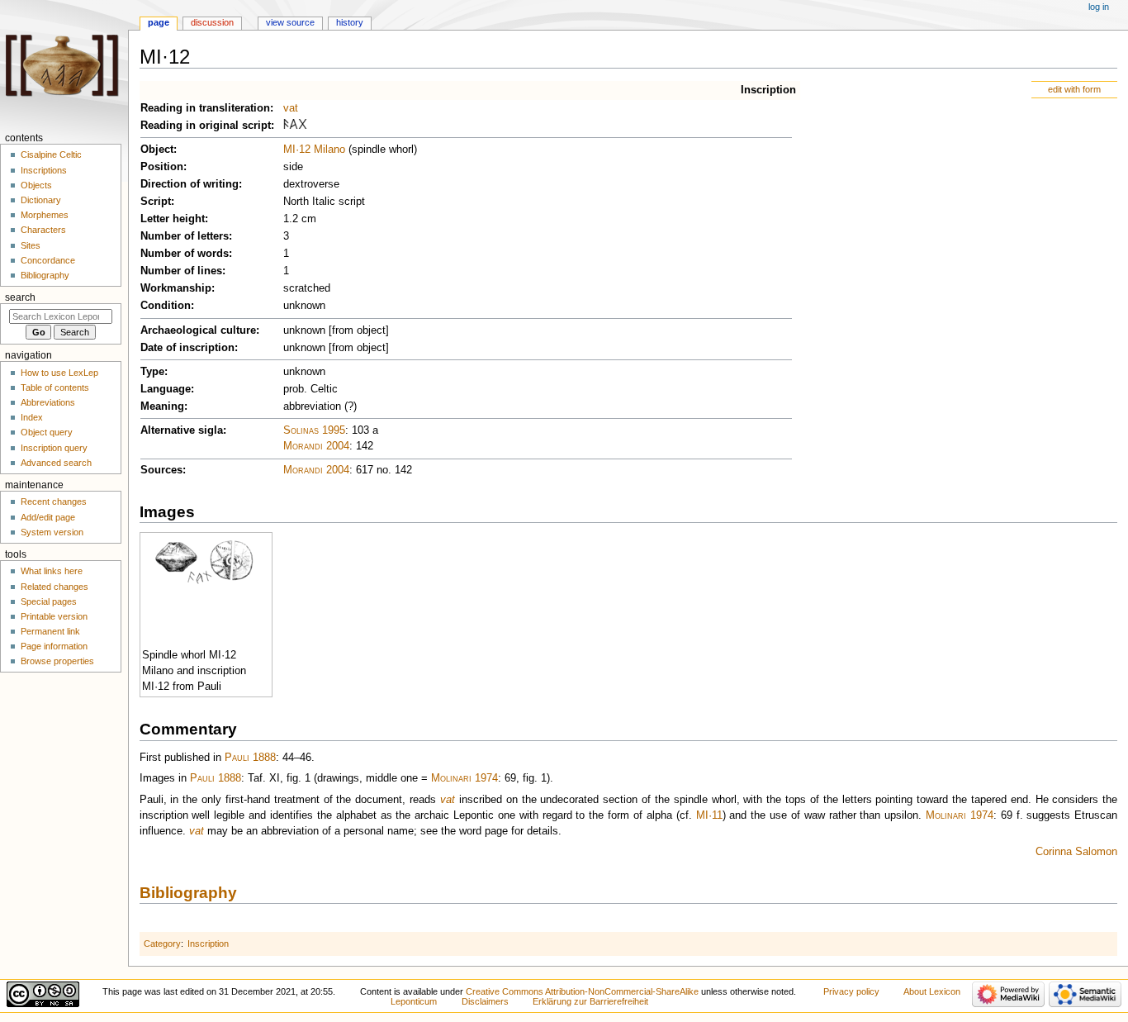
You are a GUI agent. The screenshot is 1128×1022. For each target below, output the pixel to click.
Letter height (172, 219)
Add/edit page (48, 517)
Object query (47, 432)
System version (52, 532)
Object (156, 149)
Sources (161, 470)
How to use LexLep (59, 373)
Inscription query (54, 448)
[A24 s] (293, 125)
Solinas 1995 (314, 430)
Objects (36, 185)
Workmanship (175, 288)
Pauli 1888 (250, 757)
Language (165, 389)
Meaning (162, 406)
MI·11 (709, 815)
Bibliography (188, 892)
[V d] (286, 125)
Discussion (212, 22)
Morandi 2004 (316, 446)
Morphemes (45, 215)
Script (155, 201)
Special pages (49, 601)
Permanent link (50, 631)
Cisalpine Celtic (51, 154)
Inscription (768, 90)
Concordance (48, 260)
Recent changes (54, 501)
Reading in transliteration (205, 108)
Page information (54, 646)
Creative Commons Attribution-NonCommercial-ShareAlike (582, 991)
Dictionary (41, 200)
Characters (43, 230)
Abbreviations (48, 402)
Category (162, 943)
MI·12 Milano (314, 149)
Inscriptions (44, 170)
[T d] (302, 125)
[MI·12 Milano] (204, 562)
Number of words (184, 253)
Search (20, 297)
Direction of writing (189, 184)
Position (161, 167)
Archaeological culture (198, 330)
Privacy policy (851, 991)
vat (290, 108)
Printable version (54, 616)
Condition (165, 305)
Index (32, 417)
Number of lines (181, 271)
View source (290, 22)
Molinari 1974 (464, 778)
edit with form (1074, 89)
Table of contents (55, 387)
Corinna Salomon (1076, 852)
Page (158, 22)
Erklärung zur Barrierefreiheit (590, 1001)
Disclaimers (485, 1001)
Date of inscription (187, 348)
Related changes (54, 587)
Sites (30, 245)
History (349, 22)
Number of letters (184, 236)
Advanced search (56, 463)
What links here (52, 571)
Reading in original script (205, 125)
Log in (1098, 7)
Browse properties (57, 661)
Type (152, 372)
